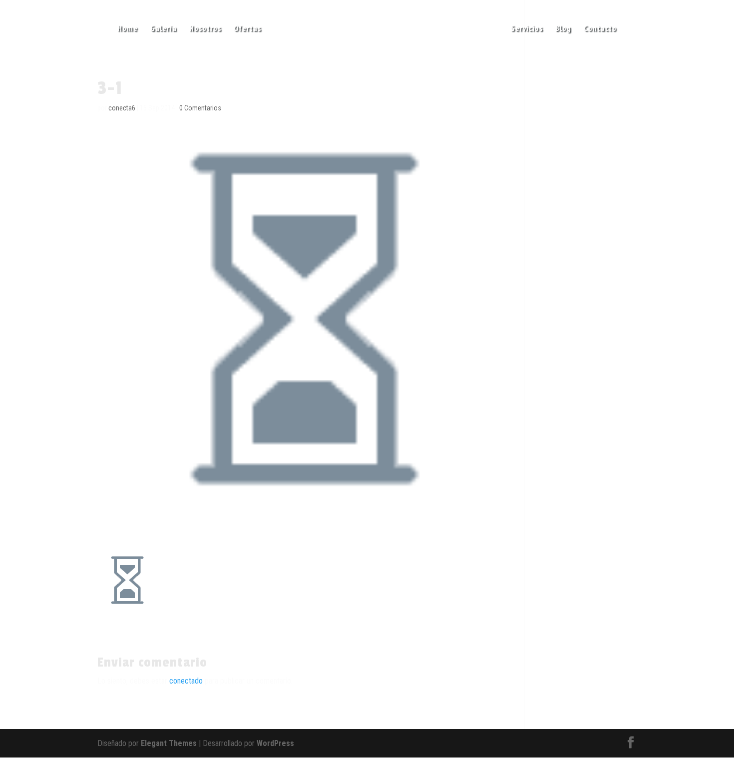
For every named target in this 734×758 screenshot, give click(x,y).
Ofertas (247, 28)
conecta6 (121, 108)
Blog (563, 28)
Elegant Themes (169, 743)
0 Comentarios (200, 108)
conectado (186, 681)
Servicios (527, 28)
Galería (163, 28)
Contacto (600, 28)
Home (127, 28)
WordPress (275, 743)
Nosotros (205, 28)
